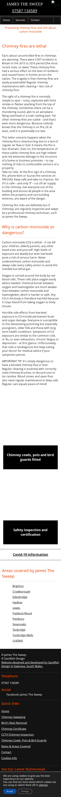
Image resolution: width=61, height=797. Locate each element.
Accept (10, 791)
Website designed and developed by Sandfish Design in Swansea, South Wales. (30, 664)
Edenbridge (20, 597)
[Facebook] (3, 695)
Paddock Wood (22, 613)
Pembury (18, 619)
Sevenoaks (19, 624)
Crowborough (21, 591)
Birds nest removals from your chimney (30, 482)
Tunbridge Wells (23, 635)
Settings (25, 791)
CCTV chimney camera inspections (30, 507)
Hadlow (17, 602)
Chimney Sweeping (13, 717)
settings (43, 785)
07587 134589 (24, 10)
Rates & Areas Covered (15, 746)
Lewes (16, 608)
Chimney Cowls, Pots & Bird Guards (24, 740)
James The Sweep (25, 4)
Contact (35, 20)
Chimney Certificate (13, 729)
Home (6, 20)
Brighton (18, 586)
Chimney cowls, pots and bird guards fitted (30, 457)
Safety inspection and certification (30, 532)
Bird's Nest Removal (14, 723)
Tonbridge (19, 630)
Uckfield (18, 641)
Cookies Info (9, 758)
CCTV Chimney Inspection (17, 734)
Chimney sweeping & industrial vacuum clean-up (30, 432)
